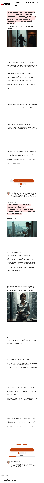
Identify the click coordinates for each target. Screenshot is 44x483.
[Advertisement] (22, 55)
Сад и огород (17, 2)
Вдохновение (36, 2)
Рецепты (22, 2)
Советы (31, 2)
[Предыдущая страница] (11, 180)
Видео (16, 5)
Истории (8, 202)
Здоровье (27, 2)
